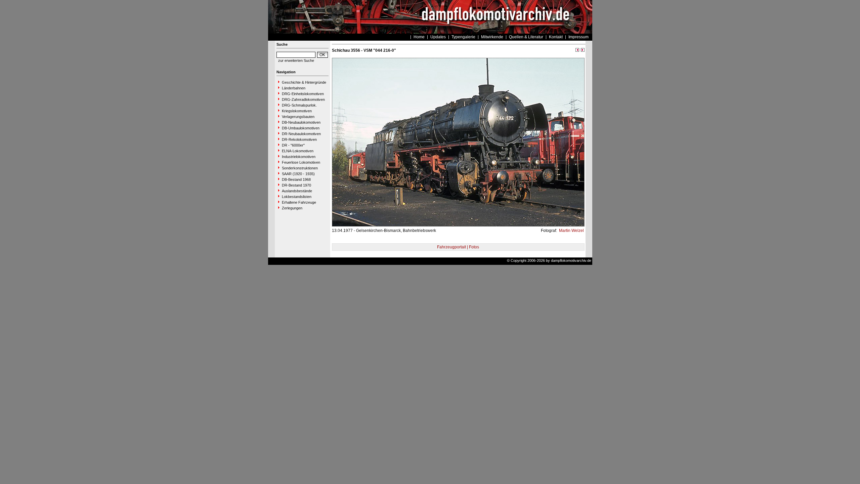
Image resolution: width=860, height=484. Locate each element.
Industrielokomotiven (298, 157)
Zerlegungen (292, 208)
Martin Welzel (571, 230)
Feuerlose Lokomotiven (301, 162)
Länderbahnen (293, 88)
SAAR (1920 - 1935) (298, 174)
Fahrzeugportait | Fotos (458, 247)
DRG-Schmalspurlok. (299, 105)
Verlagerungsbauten (298, 117)
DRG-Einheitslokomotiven (303, 94)
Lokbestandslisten (296, 197)
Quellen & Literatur (526, 37)
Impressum (578, 37)
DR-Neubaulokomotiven (301, 134)
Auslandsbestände (297, 191)
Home (419, 37)
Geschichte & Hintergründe (304, 82)
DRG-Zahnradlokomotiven (303, 99)
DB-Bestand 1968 (296, 179)
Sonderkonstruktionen (300, 168)
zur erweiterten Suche (296, 60)
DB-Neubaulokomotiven (301, 122)
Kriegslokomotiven (297, 111)
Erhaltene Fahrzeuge (299, 202)
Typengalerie (463, 37)
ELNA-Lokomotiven (297, 151)
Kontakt (556, 37)
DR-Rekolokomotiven (299, 139)
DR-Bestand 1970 (296, 185)
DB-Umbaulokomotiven (300, 128)
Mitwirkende (492, 37)
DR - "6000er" (293, 145)
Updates (438, 37)
